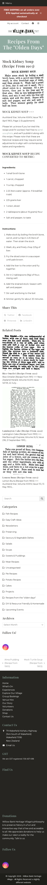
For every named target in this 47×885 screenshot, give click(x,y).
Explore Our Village (12, 693)
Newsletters (12, 526)
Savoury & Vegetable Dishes (20, 538)
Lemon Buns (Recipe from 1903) (20, 477)
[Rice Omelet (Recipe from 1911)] (23, 352)
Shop (5, 713)
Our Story (7, 703)
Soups (9, 550)
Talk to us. (20, 838)
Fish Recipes (12, 514)
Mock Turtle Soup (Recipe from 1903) (33, 663)
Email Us (10, 745)
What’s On (7, 686)
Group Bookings (10, 696)
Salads (9, 544)
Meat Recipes (12, 562)
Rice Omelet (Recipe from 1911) (19, 373)
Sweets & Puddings (15, 556)
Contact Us (7, 716)
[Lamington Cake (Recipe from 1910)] (23, 407)
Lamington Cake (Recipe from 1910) (22, 430)
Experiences (8, 690)
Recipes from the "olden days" (21, 598)
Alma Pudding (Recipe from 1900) (10, 663)
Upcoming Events (15, 610)
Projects (10, 591)
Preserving (11, 532)
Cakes (9, 586)
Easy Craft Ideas (13, 520)
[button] (7, 3)
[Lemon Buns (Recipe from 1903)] (23, 459)
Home (5, 683)
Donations (7, 710)
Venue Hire (8, 700)
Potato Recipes (13, 580)
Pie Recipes (11, 574)
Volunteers (8, 706)
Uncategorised (13, 568)
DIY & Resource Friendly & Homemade (25, 603)
